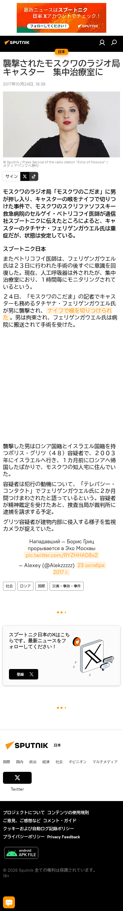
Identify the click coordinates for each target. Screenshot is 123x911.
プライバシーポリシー (24, 836)
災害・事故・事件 (66, 586)
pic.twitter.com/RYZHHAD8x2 (62, 555)
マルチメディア (105, 761)
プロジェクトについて (24, 812)
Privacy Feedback (63, 836)
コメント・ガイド (59, 820)
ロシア (25, 586)
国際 (41, 586)
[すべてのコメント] (9, 902)
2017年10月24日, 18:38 (24, 84)
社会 (9, 586)
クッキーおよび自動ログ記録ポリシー (38, 828)
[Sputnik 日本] (18, 44)
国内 (19, 761)
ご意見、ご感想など (22, 820)
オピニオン (78, 761)
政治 (32, 761)
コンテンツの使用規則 (68, 812)
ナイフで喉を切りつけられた (57, 314)
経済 (46, 761)
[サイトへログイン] (102, 42)
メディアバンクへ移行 (21, 165)
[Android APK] (21, 853)
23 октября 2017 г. (79, 568)
